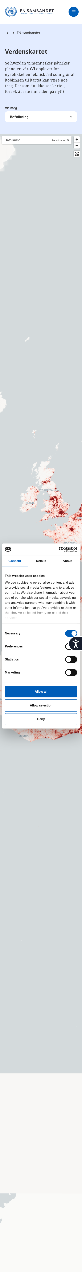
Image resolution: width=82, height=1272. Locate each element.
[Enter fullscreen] (77, 154)
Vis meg (11, 108)
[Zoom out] (77, 145)
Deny (41, 719)
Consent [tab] (14, 561)
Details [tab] (41, 561)
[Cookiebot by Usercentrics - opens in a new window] (59, 549)
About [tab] (67, 561)
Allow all (41, 691)
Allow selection (41, 705)
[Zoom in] (77, 139)
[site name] (29, 12)
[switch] (71, 659)
